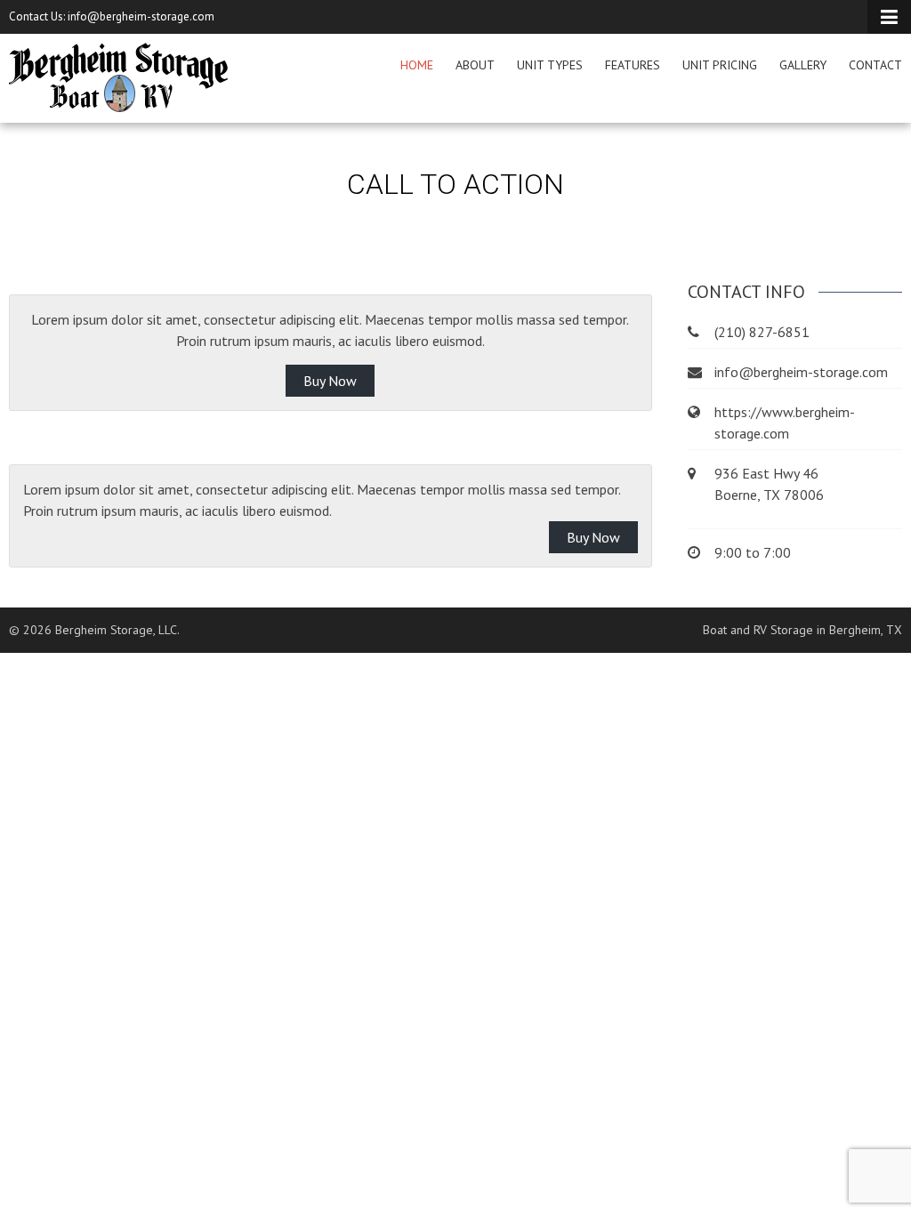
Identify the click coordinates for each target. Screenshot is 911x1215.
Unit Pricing (719, 65)
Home (416, 65)
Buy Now (330, 381)
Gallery (802, 65)
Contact (875, 65)
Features (632, 65)
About (475, 65)
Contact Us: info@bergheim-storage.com (111, 16)
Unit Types (550, 65)
